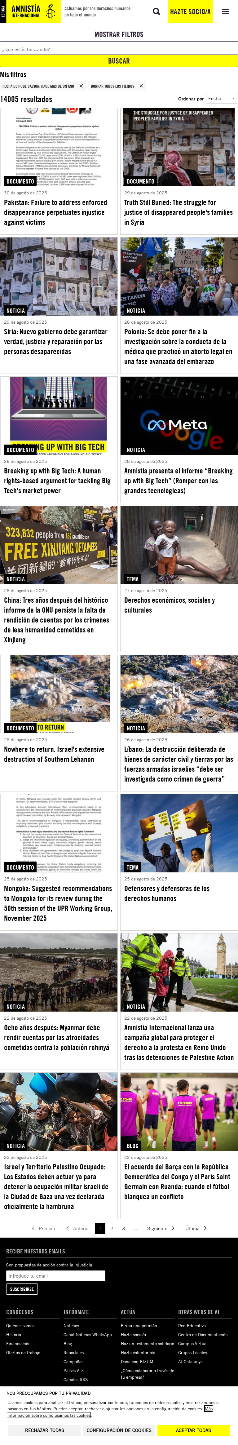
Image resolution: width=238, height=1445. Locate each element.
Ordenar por (191, 98)
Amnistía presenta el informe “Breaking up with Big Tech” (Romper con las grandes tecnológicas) (178, 480)
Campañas (73, 1361)
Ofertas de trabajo (23, 1352)
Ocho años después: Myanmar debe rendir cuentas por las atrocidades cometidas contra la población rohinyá (56, 1037)
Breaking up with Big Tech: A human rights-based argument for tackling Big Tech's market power (57, 480)
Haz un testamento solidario (147, 1343)
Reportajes (74, 1352)
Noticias (71, 1325)
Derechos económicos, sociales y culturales (169, 604)
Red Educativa (192, 1325)
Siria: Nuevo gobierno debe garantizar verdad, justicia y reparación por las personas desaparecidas (56, 341)
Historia (13, 1334)
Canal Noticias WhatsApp (88, 1334)
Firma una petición (139, 1325)
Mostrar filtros (119, 34)
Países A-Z (74, 1370)
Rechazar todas (44, 1430)
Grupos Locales (192, 1352)
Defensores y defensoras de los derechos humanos (166, 893)
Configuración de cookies (119, 1430)
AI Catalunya (190, 1361)
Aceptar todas (193, 1430)
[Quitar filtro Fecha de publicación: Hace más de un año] (81, 86)
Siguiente (157, 1228)
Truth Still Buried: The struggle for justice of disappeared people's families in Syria (178, 212)
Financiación (18, 1343)
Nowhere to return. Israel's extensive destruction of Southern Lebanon (54, 754)
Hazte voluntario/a (138, 1352)
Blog (68, 1343)
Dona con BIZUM (137, 1361)
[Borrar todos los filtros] (141, 86)
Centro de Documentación (203, 1334)
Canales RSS (76, 1379)
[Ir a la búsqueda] (156, 11)
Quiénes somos (20, 1325)
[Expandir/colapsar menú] (225, 11)
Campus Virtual (193, 1343)
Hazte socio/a (190, 11)
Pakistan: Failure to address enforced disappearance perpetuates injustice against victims (55, 212)
